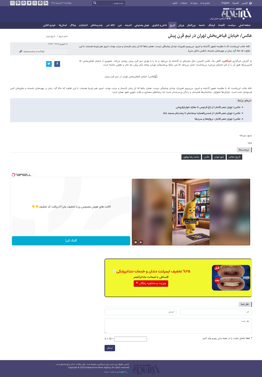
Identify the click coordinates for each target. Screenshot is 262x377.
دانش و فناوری (159, 25)
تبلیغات (183, 3)
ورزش (181, 25)
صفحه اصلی (244, 25)
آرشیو (175, 3)
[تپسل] (13, 175)
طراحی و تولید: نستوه (113, 372)
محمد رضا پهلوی (191, 157)
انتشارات (83, 25)
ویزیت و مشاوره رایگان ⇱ (151, 283)
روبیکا (12, 3)
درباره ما (194, 3)
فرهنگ (211, 25)
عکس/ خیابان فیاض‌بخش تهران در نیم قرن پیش (210, 36)
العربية (235, 3)
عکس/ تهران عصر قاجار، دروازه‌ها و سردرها (217, 119)
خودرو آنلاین (49, 25)
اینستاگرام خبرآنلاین (34, 3)
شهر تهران (219, 157)
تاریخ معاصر (234, 157)
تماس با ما (205, 3)
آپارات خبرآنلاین (23, 3)
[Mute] (141, 242)
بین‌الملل (191, 25)
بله (18, 3)
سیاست (232, 25)
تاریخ (172, 25)
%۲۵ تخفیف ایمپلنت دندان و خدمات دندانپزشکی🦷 (151, 271)
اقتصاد (221, 25)
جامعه (202, 25)
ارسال (110, 348)
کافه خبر (110, 25)
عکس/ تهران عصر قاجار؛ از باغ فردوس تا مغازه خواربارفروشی (208, 107)
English (225, 3)
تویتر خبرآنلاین (29, 3)
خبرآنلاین (231, 14)
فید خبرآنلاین (46, 3)
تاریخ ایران (50, 36)
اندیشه (128, 25)
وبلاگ (73, 25)
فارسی (244, 3)
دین (120, 25)
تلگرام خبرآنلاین (40, 3)
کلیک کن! (71, 240)
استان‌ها (63, 25)
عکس (206, 157)
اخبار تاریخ (63, 36)
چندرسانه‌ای (97, 25)
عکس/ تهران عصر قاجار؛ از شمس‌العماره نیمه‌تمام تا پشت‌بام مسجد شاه (201, 113)
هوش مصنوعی (142, 25)
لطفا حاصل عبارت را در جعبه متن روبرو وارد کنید (227, 338)
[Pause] (135, 242)
